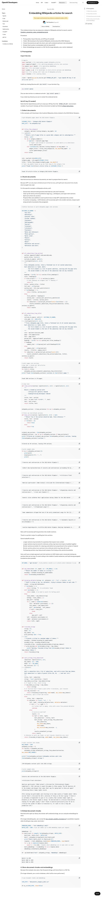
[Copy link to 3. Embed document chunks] (42, 810)
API (42, 2)
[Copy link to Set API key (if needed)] (37, 101)
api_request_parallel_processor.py (56, 819)
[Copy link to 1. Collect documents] (37, 110)
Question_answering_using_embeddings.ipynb (34, 32)
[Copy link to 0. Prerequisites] (33, 51)
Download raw (56, 26)
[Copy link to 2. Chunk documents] (37, 176)
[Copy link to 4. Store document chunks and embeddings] (54, 867)
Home (37, 2)
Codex (46, 2)
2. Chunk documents (91, 13)
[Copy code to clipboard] (79, 60)
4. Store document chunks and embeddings (93, 19)
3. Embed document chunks (93, 16)
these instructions (68, 106)
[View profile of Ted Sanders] (44, 22)
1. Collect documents (91, 11)
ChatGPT (53, 2)
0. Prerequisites (90, 8)
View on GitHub (45, 26)
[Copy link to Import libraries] (31, 55)
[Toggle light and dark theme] (98, 2)
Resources (62, 2)
